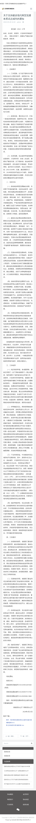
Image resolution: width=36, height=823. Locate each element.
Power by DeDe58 (11, 820)
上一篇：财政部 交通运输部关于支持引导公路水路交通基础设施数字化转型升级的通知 (11, 736)
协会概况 (10, 794)
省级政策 (7, 756)
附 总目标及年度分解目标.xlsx (15, 725)
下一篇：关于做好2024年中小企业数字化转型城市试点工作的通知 (26, 736)
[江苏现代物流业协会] (8, 9)
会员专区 (26, 794)
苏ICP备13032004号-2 (24, 820)
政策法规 (26, 804)
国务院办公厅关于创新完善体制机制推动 (16, 779)
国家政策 (7, 752)
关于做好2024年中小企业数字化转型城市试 (17, 784)
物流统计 (10, 799)
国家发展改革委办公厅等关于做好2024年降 (17, 766)
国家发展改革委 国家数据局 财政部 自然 (16, 775)
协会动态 (26, 799)
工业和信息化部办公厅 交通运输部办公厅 (16, 771)
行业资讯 (10, 804)
